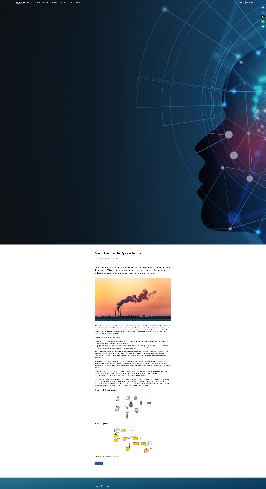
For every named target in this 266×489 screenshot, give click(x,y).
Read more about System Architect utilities (107, 456)
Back (99, 463)
